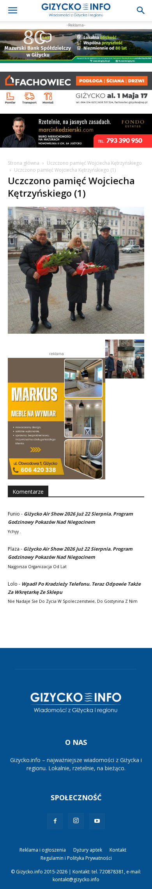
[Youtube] (97, 821)
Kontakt (118, 850)
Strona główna (23, 163)
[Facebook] (55, 821)
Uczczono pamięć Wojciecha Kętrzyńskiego (94, 163)
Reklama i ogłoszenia (42, 850)
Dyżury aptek (87, 850)
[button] (12, 10)
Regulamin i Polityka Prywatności (76, 858)
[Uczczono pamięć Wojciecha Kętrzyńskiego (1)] (76, 331)
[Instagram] (76, 821)
